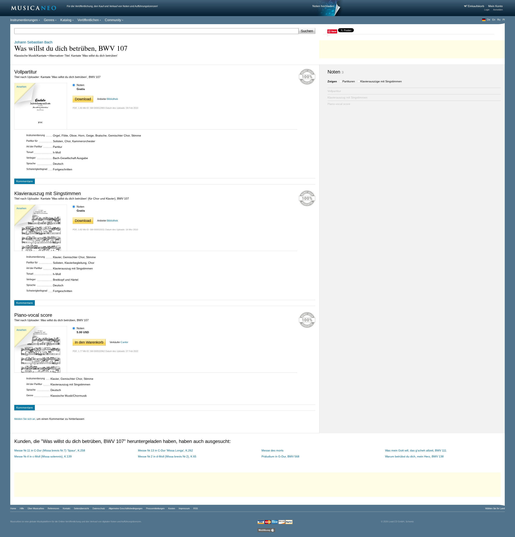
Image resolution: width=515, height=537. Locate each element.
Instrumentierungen (24, 20)
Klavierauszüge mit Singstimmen (381, 81)
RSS (195, 508)
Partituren (348, 81)
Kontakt (66, 508)
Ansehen (21, 86)
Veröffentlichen (88, 20)
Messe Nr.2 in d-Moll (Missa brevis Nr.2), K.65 (167, 456)
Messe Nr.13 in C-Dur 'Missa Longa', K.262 (165, 450)
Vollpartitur (334, 91)
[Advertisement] (412, 48)
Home (13, 508)
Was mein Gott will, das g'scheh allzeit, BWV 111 (415, 450)
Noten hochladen (323, 6)
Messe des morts (272, 450)
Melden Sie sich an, (25, 419)
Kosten (171, 508)
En (493, 19)
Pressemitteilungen (155, 508)
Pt (504, 19)
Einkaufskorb (476, 6)
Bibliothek (112, 99)
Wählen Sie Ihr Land (495, 508)
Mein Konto (495, 6)
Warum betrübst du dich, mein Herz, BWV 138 (414, 456)
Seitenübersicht (81, 508)
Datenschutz (99, 508)
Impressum (184, 508)
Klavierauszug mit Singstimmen (347, 97)
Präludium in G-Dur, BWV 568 (280, 456)
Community (113, 20)
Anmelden (498, 9)
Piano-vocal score (339, 104)
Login (486, 9)
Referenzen (53, 508)
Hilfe (22, 508)
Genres (49, 20)
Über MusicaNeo (36, 508)
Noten (80, 85)
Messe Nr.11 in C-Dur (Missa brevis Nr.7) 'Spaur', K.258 (49, 450)
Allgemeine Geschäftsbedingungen (125, 508)
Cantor (124, 342)
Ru (499, 19)
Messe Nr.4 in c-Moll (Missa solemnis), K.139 (43, 456)
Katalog (65, 20)
